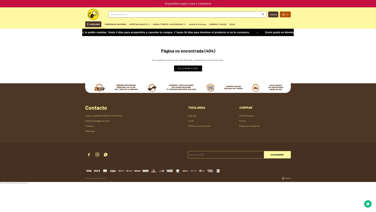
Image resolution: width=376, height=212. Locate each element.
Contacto (89, 126)
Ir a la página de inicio (188, 68)
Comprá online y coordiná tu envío (188, 3)
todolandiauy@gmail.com (97, 121)
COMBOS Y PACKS (218, 24)
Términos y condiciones (199, 126)
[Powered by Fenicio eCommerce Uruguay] (286, 178)
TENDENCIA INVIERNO (115, 24)
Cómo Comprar (246, 115)
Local (190, 121)
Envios (242, 121)
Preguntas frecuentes (249, 126)
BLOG (232, 24)
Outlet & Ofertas (197, 24)
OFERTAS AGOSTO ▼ (139, 24)
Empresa (192, 115)
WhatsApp (90, 131)
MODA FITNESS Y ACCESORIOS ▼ (169, 24)
